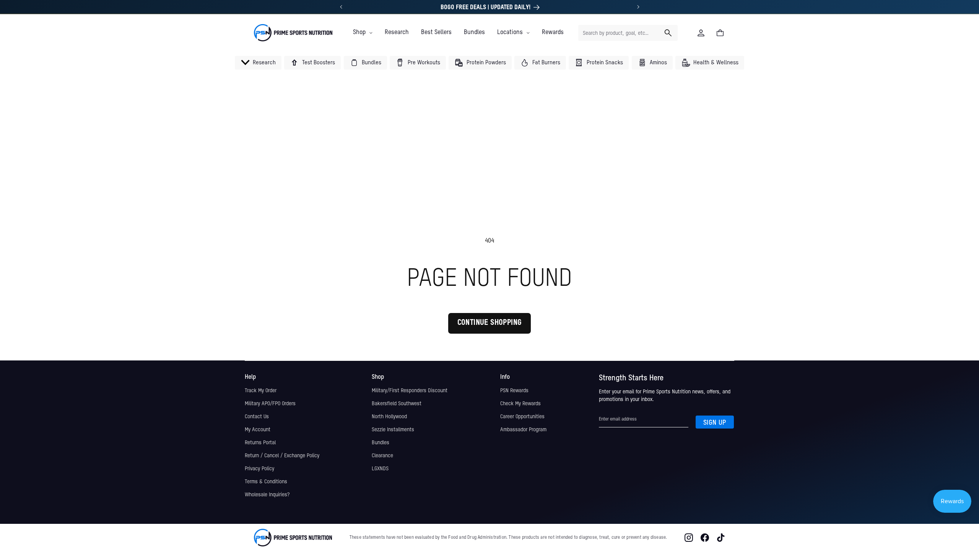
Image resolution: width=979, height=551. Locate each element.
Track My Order (260, 390)
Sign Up (714, 422)
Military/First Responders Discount (409, 390)
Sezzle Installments (393, 429)
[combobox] (628, 33)
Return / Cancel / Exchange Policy (282, 455)
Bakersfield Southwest (396, 403)
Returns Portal (260, 442)
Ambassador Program (523, 429)
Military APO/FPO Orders (270, 403)
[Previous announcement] (341, 6)
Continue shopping (489, 323)
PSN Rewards (514, 390)
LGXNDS (380, 468)
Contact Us (257, 416)
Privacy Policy (259, 468)
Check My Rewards (520, 403)
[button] (362, 32)
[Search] (668, 33)
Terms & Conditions (266, 481)
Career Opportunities (522, 416)
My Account (257, 429)
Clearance (382, 455)
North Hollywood (389, 416)
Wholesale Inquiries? (267, 494)
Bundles (380, 442)
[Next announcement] (638, 6)
